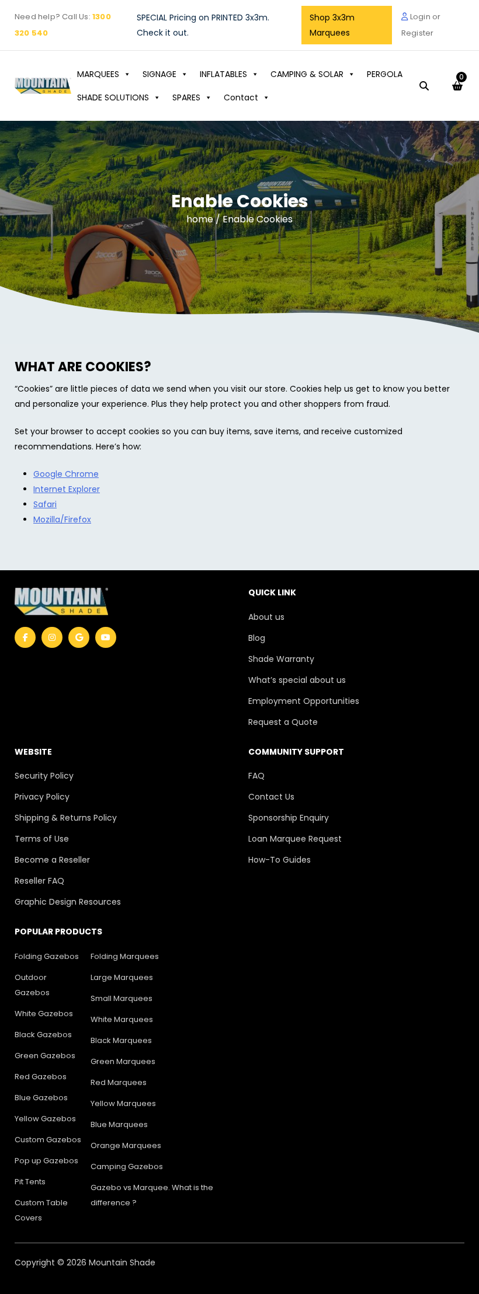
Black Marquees (121, 1040)
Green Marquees (123, 1061)
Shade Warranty (281, 659)
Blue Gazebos (41, 1097)
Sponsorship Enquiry (288, 818)
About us (266, 617)
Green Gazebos (45, 1055)
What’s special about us (297, 680)
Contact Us (271, 797)
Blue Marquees (119, 1124)
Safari (45, 504)
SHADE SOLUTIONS (113, 97)
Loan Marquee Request (295, 839)
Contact (241, 97)
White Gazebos (44, 1013)
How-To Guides (279, 860)
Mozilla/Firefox (62, 519)
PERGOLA (384, 74)
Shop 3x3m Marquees (332, 25)
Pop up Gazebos (46, 1160)
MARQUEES (98, 74)
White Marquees (122, 1019)
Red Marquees (119, 1082)
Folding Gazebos (47, 956)
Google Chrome (66, 474)
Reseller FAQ (39, 881)
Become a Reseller (52, 860)
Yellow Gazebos (45, 1118)
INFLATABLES (223, 74)
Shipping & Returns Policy (66, 818)
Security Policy (44, 776)
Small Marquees (121, 998)
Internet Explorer (66, 489)
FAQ (256, 776)
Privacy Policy (42, 797)
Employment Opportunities (303, 701)
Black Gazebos (43, 1034)
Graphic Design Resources (68, 902)
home (201, 219)
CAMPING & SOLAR (306, 74)
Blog (256, 638)
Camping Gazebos (127, 1166)
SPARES (186, 97)
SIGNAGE (159, 74)
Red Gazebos (41, 1076)
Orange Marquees (126, 1145)
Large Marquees (122, 977)
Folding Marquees (125, 956)
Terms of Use (42, 839)
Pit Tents (30, 1181)
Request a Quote (283, 722)
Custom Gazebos (48, 1139)
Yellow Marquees (123, 1103)
